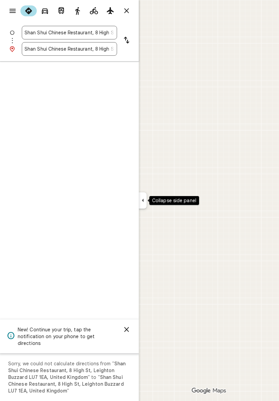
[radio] (28, 11)
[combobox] (69, 32)
